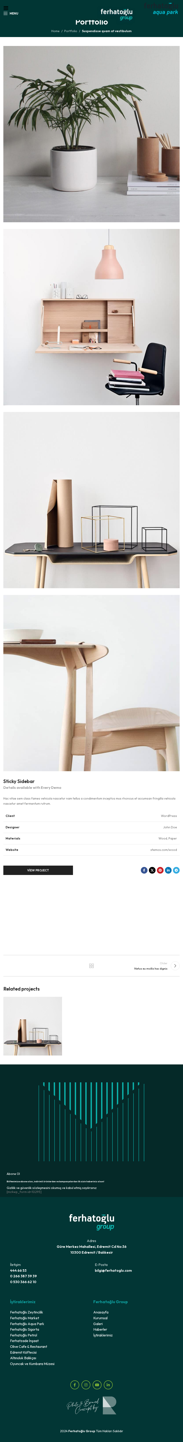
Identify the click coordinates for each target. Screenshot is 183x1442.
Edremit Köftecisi (23, 1352)
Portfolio (70, 31)
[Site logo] (116, 15)
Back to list (91, 965)
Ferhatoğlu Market (24, 1318)
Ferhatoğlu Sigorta (24, 1329)
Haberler (100, 1329)
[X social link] (152, 870)
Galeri (98, 1323)
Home (55, 31)
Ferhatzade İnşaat (24, 1340)
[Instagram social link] (85, 1384)
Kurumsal (100, 1318)
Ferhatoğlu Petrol (23, 1335)
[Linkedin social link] (168, 870)
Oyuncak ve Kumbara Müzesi (32, 1363)
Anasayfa (100, 1312)
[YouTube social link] (97, 1384)
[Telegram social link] (176, 870)
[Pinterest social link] (160, 870)
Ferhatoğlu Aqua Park (27, 1323)
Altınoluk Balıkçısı (23, 1358)
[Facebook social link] (144, 870)
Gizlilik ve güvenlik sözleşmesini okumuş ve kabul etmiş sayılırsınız (52, 1188)
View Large (58, 1001)
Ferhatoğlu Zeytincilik (26, 1312)
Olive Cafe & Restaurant (28, 1346)
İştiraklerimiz (103, 1335)
